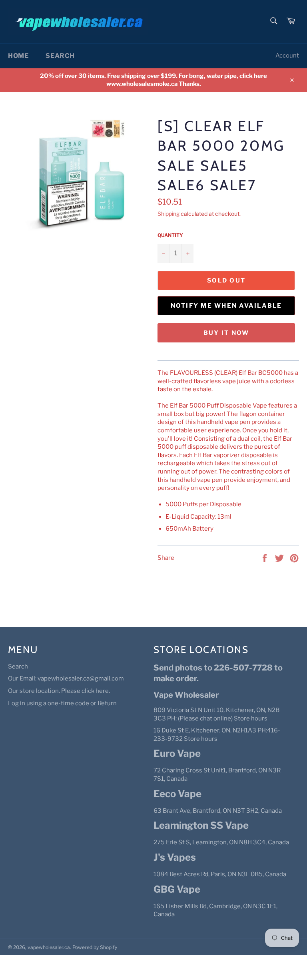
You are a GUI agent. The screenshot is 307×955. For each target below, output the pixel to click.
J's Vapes (175, 857)
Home (18, 56)
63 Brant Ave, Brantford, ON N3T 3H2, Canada (218, 810)
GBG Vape (177, 889)
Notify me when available (226, 305)
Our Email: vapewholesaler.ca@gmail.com (66, 678)
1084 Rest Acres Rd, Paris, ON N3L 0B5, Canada (220, 874)
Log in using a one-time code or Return (62, 703)
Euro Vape (177, 753)
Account (287, 55)
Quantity (170, 235)
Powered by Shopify (94, 947)
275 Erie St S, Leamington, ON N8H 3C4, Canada (221, 842)
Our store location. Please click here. (59, 690)
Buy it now (226, 332)
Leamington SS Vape (201, 825)
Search (60, 56)
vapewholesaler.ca (49, 947)
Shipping (168, 213)
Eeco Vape (177, 794)
